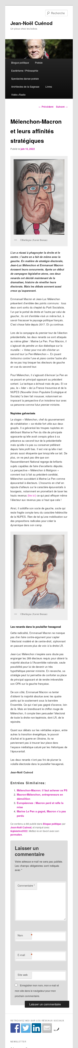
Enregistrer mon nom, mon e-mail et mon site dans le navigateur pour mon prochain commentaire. (37, 991)
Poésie (39, 62)
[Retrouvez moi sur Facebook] (15, 1028)
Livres (48, 86)
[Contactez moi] (47, 1028)
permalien (16, 834)
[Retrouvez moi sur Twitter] (26, 1028)
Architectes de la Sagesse (25, 86)
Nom (25, 935)
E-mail (25, 955)
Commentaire (26, 885)
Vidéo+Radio (18, 94)
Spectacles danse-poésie (25, 78)
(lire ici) (32, 495)
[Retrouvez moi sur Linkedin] (36, 1028)
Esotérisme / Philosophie (24, 70)
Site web (23, 975)
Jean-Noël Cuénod (31, 23)
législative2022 (19, 831)
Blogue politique (20, 62)
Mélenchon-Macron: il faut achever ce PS (42, 790)
